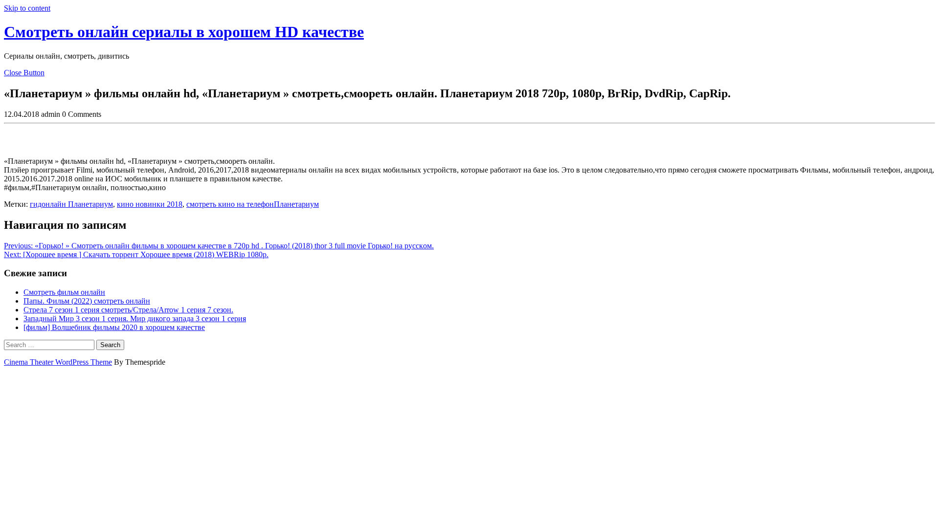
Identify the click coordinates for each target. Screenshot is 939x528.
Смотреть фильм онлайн (64, 292)
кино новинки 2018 (149, 204)
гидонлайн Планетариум (71, 204)
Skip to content (27, 8)
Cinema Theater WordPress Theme (58, 362)
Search (110, 345)
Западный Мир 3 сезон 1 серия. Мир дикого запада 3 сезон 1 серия (134, 318)
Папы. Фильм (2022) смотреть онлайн (86, 301)
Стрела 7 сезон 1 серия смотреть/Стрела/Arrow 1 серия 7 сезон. (128, 310)
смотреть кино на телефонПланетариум (252, 204)
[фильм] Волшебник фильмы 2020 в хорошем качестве (114, 327)
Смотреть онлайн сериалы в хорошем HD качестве (184, 32)
